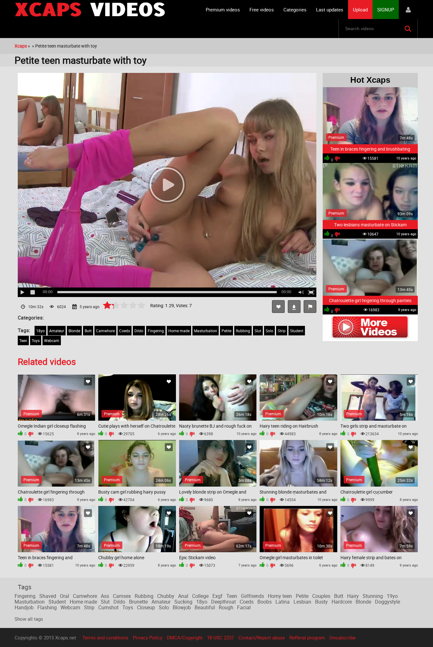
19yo (392, 595)
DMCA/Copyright (185, 637)
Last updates (329, 9)
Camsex (122, 595)
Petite (226, 330)
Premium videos (223, 9)
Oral (64, 595)
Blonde (74, 330)
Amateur (56, 330)
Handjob (24, 607)
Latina (282, 601)
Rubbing (243, 330)
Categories (295, 9)
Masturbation (205, 330)
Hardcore (342, 601)
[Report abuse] (310, 306)
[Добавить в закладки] (88, 381)
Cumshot (108, 607)
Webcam (51, 340)
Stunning (373, 595)
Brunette (138, 601)
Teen (23, 340)
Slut (258, 330)
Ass (105, 595)
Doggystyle (387, 601)
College (200, 595)
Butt (88, 330)
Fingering (156, 330)
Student (296, 330)
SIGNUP (385, 9)
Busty (321, 601)
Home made (179, 330)
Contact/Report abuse (261, 637)
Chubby (165, 595)
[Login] (408, 9)
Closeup (146, 607)
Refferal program (307, 637)
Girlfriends (252, 595)
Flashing (47, 607)
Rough (226, 607)
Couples (321, 595)
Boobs (264, 601)
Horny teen (280, 595)
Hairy (353, 595)
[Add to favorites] (278, 306)
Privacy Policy (147, 637)
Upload (360, 9)
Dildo (138, 330)
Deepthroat (223, 601)
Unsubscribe (342, 637)
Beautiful (205, 607)
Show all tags (29, 619)
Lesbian (302, 601)
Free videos (261, 9)
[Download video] (294, 306)
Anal (183, 595)
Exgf (217, 595)
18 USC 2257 (220, 637)
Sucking (183, 601)
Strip (282, 330)
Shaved (47, 595)
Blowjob (182, 607)
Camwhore (105, 330)
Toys (36, 340)
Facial (244, 607)
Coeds (124, 330)
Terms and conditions (105, 637)
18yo (40, 330)
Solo (269, 330)
